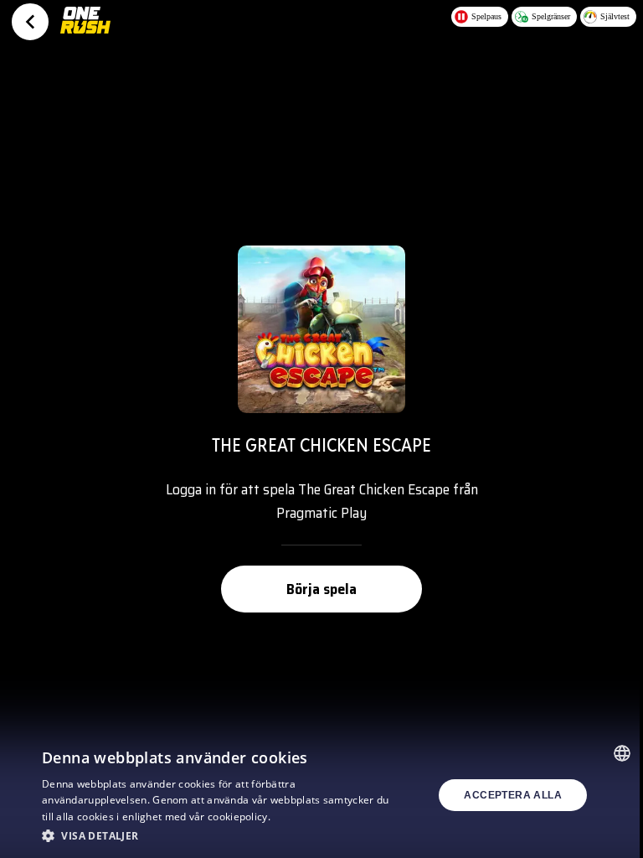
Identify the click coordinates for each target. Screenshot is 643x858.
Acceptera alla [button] (513, 795)
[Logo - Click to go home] (85, 27)
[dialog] (321, 795)
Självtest (615, 16)
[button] (221, 835)
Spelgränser (551, 16)
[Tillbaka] (30, 22)
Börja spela (321, 589)
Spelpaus (486, 16)
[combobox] (622, 753)
